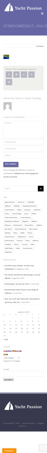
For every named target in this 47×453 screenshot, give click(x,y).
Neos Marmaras (20, 229)
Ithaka (19, 210)
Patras (30, 233)
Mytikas (39, 225)
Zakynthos (8, 252)
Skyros (16, 244)
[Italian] (18, 351)
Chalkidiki (30, 202)
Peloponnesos (10, 237)
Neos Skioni (33, 229)
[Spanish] (4, 354)
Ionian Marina (9, 210)
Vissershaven (27, 248)
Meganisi (25, 221)
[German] (14, 351)
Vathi (32, 244)
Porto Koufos (9, 241)
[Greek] (16, 351)
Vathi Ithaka (9, 248)
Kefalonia (37, 210)
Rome (28, 241)
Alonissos (21, 202)
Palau (15, 233)
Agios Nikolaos (10, 202)
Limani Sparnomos (11, 217)
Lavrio (26, 214)
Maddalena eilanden (12, 221)
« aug (5, 339)
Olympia (7, 233)
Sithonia (35, 241)
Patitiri (22, 233)
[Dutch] (7, 351)
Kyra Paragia (16, 214)
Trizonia (24, 244)
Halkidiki (17, 206)
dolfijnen (8, 206)
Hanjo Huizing (33, 98)
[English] (9, 351)
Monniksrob (18, 225)
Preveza (20, 241)
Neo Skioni (8, 229)
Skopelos (8, 244)
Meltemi (34, 221)
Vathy (18, 248)
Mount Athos (29, 225)
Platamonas (22, 237)
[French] (11, 351)
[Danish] (4, 351)
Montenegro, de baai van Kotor (17, 284)
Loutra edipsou (26, 217)
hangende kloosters (30, 206)
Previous (40, 46)
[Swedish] (7, 354)
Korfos (7, 214)
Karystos (28, 210)
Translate (17, 361)
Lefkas (33, 214)
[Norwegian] (20, 351)
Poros (31, 237)
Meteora (8, 225)
